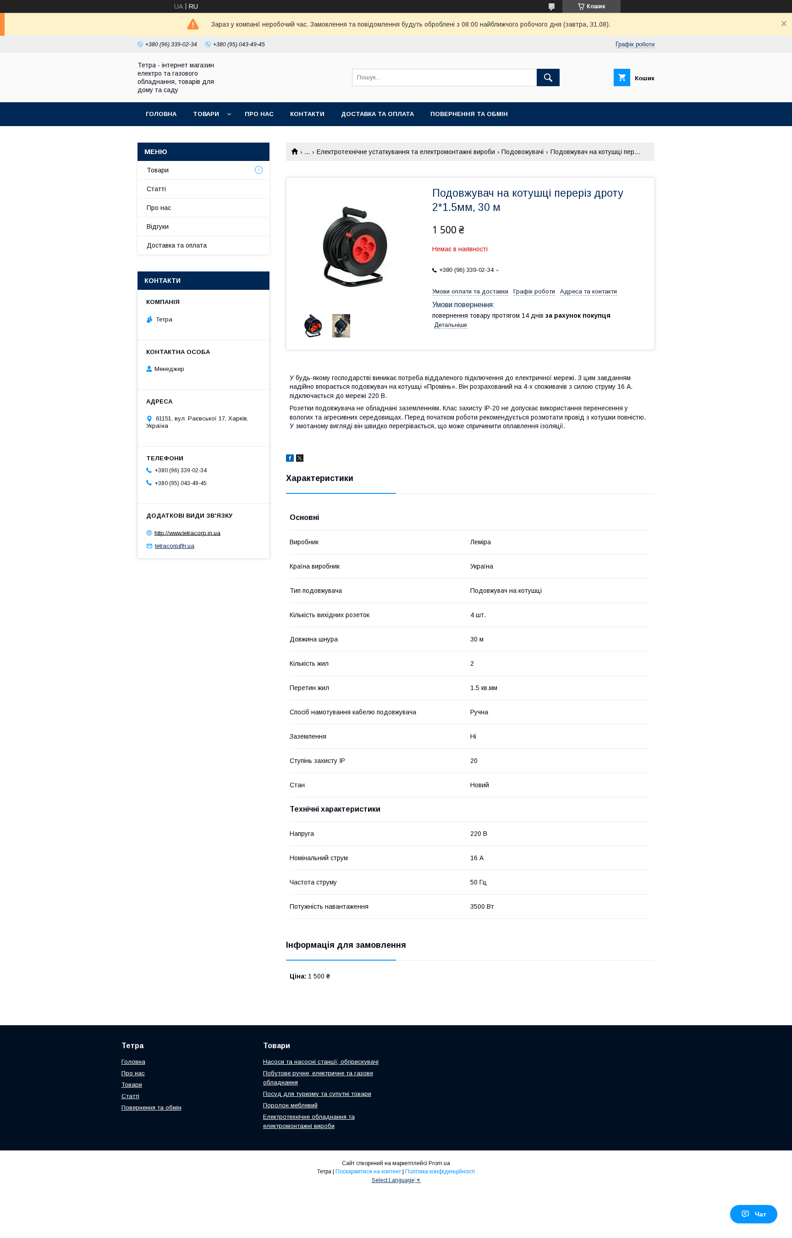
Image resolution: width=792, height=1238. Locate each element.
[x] (299, 459)
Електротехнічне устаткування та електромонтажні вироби (406, 151)
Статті (156, 189)
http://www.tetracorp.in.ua (187, 532)
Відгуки (158, 226)
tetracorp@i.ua (174, 545)
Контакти (307, 114)
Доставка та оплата (377, 114)
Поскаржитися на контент (368, 1171)
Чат (760, 1214)
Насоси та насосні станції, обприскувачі (321, 1061)
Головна (161, 114)
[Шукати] (548, 77)
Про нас (259, 114)
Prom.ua (439, 1163)
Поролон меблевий (290, 1105)
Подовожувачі (522, 151)
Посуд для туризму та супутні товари (317, 1093)
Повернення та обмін (469, 114)
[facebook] (290, 459)
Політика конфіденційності (440, 1171)
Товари (206, 114)
